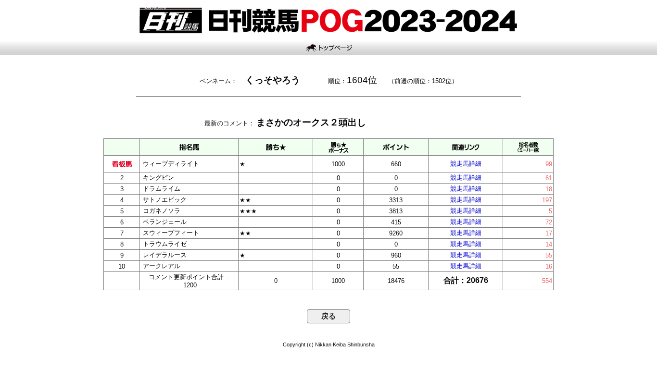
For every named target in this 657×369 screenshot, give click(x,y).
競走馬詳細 (465, 163)
